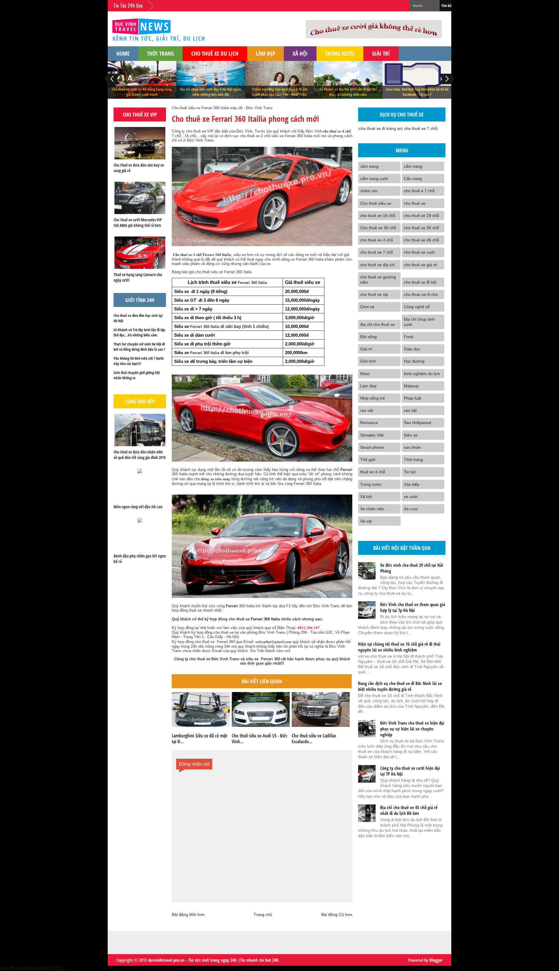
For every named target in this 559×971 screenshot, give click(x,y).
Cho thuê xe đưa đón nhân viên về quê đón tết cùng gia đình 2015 (140, 454)
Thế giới (367, 459)
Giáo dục (412, 349)
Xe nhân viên (372, 508)
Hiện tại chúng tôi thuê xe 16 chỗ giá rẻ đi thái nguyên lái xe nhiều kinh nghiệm (399, 647)
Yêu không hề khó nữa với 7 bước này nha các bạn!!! (139, 361)
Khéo (365, 373)
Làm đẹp (265, 53)
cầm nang (369, 166)
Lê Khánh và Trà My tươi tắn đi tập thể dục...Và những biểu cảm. (348, 91)
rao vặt (410, 410)
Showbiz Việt (372, 435)
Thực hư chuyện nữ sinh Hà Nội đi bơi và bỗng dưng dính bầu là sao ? (139, 346)
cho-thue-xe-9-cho (421, 294)
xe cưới (411, 496)
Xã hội (300, 53)
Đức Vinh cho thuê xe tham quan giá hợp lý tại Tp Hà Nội (412, 607)
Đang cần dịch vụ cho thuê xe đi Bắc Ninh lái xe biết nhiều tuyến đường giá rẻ (400, 686)
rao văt (366, 410)
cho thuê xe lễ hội (420, 282)
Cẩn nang (413, 178)
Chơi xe (367, 306)
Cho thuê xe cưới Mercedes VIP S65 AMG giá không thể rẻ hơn (138, 222)
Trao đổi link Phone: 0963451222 (31, 968)
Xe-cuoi (411, 508)
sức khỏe (412, 447)
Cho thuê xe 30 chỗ (378, 227)
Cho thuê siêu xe (375, 203)
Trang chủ (263, 914)
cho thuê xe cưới (419, 252)
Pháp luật (412, 398)
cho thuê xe (414, 203)
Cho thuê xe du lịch (214, 53)
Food (408, 336)
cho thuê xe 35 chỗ (421, 227)
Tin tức (410, 471)
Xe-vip (366, 521)
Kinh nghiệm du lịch (422, 373)
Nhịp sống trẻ (372, 398)
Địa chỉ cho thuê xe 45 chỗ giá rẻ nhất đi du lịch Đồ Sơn (409, 810)
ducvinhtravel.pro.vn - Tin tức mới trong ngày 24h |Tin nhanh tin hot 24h (213, 960)
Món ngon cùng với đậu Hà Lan (138, 506)
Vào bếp (411, 484)
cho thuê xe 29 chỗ (421, 215)
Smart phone (372, 447)
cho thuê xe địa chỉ (377, 264)
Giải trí (381, 53)
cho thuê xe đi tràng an (380, 128)
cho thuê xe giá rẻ (420, 264)
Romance (369, 422)
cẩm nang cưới (374, 178)
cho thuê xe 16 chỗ (377, 215)
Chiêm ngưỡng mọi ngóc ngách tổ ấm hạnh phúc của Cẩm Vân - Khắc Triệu (279, 91)
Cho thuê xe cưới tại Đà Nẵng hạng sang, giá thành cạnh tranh (142, 91)
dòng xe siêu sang (215, 478)
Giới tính (368, 361)
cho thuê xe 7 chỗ (420, 128)
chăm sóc (369, 190)
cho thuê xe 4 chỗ (336, 131)
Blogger (436, 960)
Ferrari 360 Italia (265, 619)
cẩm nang (413, 166)
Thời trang (160, 53)
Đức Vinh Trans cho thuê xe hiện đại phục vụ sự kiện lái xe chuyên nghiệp (412, 728)
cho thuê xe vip (374, 294)
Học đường (414, 361)
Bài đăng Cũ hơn (336, 914)
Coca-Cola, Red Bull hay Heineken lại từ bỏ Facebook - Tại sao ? (417, 91)
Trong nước (340, 53)
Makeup (411, 386)
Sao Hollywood (417, 422)
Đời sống (368, 336)
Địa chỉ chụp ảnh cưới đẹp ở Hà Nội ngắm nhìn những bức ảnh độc (210, 91)
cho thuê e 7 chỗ (419, 190)
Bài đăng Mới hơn (188, 914)
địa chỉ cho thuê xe (377, 324)
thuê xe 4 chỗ (372, 471)
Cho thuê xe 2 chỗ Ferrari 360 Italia (201, 254)
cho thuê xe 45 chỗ (421, 240)
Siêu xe (411, 435)
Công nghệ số (417, 306)
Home (123, 53)
